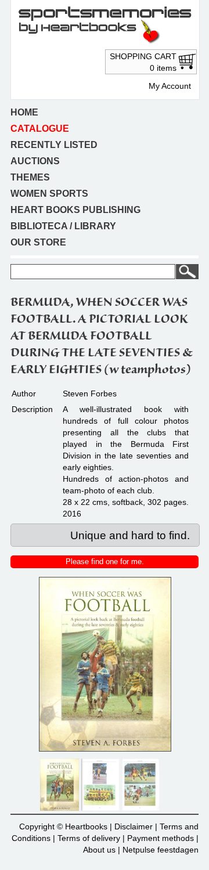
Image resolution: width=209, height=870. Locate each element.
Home (24, 112)
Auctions (35, 161)
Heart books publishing (75, 210)
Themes (30, 177)
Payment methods (160, 838)
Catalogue (39, 128)
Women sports (49, 193)
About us (99, 849)
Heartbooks (86, 826)
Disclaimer (133, 826)
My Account (170, 86)
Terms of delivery (88, 838)
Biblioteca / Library (63, 226)
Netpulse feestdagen (160, 849)
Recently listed (54, 145)
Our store (38, 242)
